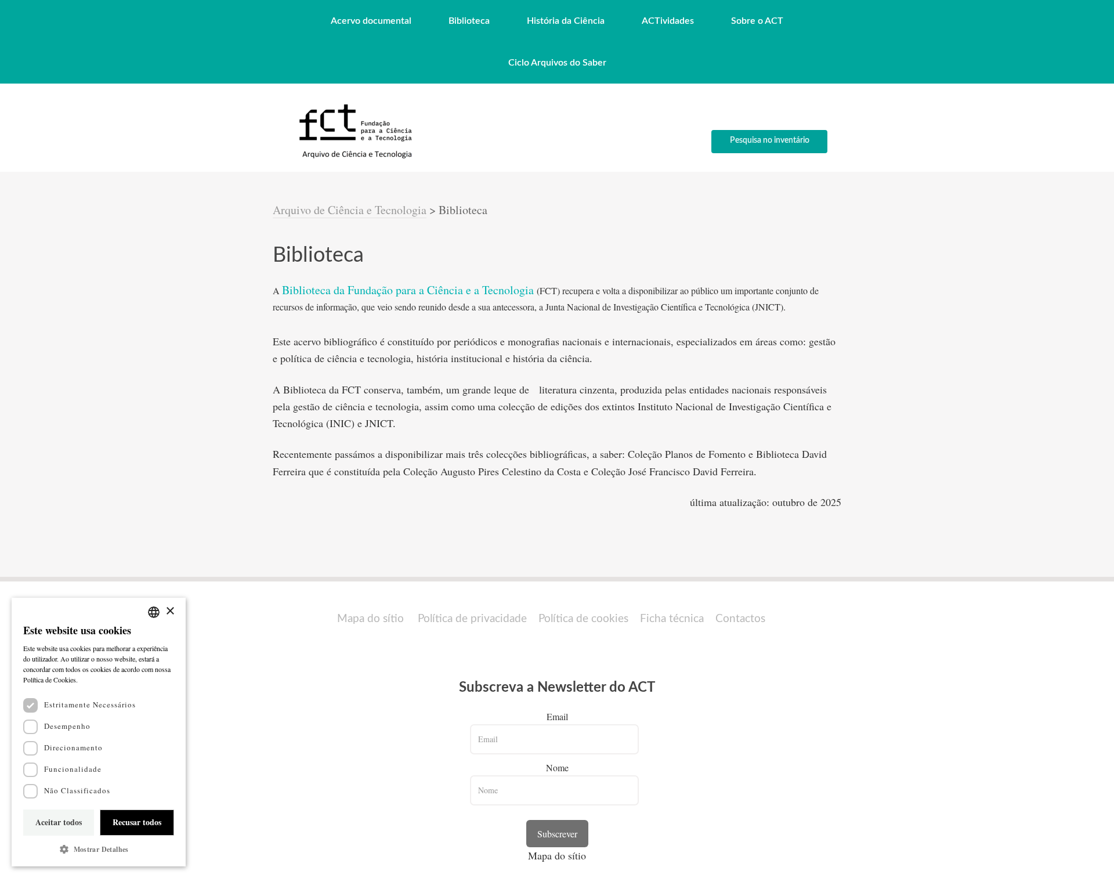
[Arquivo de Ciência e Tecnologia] (354, 157)
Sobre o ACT (757, 21)
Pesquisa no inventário (769, 140)
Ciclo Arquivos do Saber (557, 62)
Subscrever (557, 834)
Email (557, 716)
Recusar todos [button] (137, 822)
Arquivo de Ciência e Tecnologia (349, 210)
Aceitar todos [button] (58, 822)
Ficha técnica (672, 618)
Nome (557, 767)
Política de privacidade (472, 618)
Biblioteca (469, 21)
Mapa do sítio (370, 618)
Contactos (740, 618)
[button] (98, 849)
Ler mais (92, 679)
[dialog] (99, 732)
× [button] (169, 611)
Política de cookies (583, 618)
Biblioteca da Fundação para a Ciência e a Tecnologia (409, 290)
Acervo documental (371, 21)
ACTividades (668, 21)
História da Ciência (566, 21)
